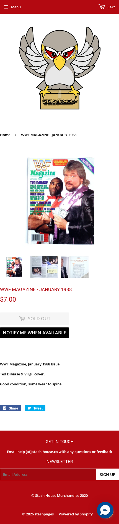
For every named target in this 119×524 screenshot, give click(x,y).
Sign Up (107, 474)
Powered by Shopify (76, 514)
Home (5, 134)
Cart (111, 6)
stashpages (44, 514)
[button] (105, 510)
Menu (16, 6)
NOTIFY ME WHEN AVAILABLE (34, 333)
